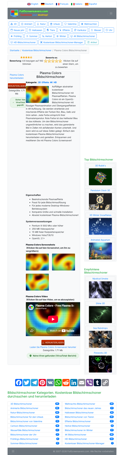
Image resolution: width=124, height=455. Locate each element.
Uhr (110, 30)
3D (15, 24)
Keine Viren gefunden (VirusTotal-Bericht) (54, 355)
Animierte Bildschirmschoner (24, 408)
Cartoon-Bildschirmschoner (23, 426)
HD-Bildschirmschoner (25, 42)
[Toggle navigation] (111, 13)
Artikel (94, 42)
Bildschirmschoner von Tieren (79, 417)
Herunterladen (16, 86)
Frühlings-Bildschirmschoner (24, 439)
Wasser (97, 30)
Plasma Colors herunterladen (17, 76)
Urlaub (56, 24)
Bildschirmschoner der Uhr (23, 434)
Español (92, 4)
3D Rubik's (100, 165)
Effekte (66, 30)
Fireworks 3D (100, 353)
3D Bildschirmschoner (21, 403)
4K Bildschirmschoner (84, 36)
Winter (63, 36)
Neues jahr (19, 30)
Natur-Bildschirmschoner (22, 412)
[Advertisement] (53, 167)
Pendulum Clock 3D (100, 190)
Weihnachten (90, 24)
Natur (43, 24)
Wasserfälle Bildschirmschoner (25, 430)
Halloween (37, 30)
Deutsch (49, 4)
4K (51, 82)
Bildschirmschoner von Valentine (26, 421)
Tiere (52, 30)
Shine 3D (100, 303)
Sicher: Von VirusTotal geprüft (20, 102)
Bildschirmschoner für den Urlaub (26, 417)
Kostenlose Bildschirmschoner (36, 50)
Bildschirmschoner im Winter (79, 430)
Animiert (28, 24)
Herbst (48, 36)
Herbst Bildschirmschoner (77, 426)
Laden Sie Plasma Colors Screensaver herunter (53, 347)
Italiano (79, 4)
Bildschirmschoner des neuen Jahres (83, 408)
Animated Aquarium (100, 240)
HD (55, 82)
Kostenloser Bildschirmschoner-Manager (63, 42)
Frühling (18, 36)
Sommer (33, 36)
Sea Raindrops (100, 328)
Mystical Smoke (100, 278)
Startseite (14, 50)
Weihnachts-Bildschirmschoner (80, 403)
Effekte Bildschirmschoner (78, 421)
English (35, 4)
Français (64, 4)
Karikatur (81, 30)
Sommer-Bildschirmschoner (23, 443)
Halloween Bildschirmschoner (79, 412)
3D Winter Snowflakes (100, 215)
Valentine (72, 24)
